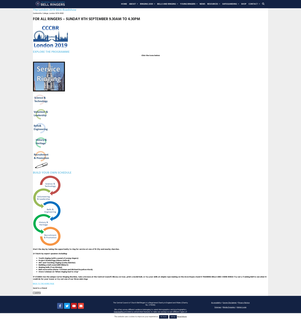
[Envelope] (81, 306)
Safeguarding (229, 4)
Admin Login (241, 307)
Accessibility (216, 302)
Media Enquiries (229, 307)
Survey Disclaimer (230, 302)
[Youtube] (74, 306)
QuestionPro (119, 311)
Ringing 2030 (146, 4)
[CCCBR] (50, 3)
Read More (182, 317)
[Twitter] (67, 306)
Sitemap (218, 307)
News (202, 4)
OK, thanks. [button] (163, 317)
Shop (243, 4)
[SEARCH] (263, 4)
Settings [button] (173, 317)
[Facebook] (60, 306)
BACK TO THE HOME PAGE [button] (43, 283)
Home (124, 4)
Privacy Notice (244, 302)
